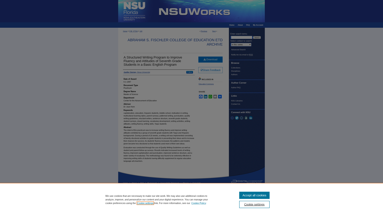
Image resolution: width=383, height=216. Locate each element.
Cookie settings (145, 203)
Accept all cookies (254, 195)
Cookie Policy (198, 203)
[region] (191, 199)
